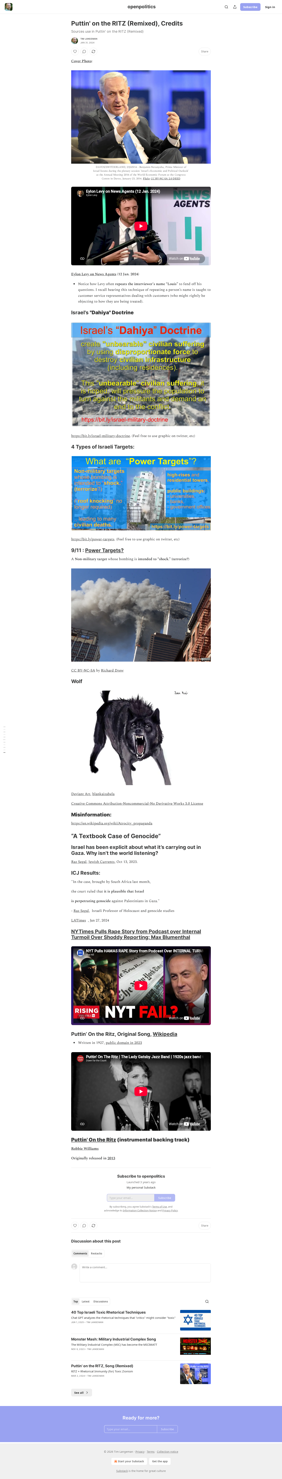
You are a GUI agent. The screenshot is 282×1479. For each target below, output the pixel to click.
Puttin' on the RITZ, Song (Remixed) (102, 1366)
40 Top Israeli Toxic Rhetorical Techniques (108, 1312)
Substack (122, 1471)
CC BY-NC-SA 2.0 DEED (165, 179)
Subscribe (250, 7)
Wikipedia (165, 1034)
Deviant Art (80, 794)
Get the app (160, 1461)
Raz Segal (79, 862)
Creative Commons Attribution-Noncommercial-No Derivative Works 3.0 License (137, 803)
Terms (151, 1451)
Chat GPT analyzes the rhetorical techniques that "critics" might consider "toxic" (123, 1318)
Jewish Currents (101, 862)
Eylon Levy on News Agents (93, 274)
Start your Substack (131, 1461)
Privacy (139, 1451)
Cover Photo (81, 61)
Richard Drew (112, 670)
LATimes (78, 920)
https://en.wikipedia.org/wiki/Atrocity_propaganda (111, 823)
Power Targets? (104, 550)
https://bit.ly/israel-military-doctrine (100, 436)
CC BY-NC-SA (83, 670)
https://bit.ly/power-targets (92, 539)
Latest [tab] (86, 1301)
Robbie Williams (85, 1148)
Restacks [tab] (96, 1253)
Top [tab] (75, 1301)
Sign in (270, 7)
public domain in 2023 (124, 1043)
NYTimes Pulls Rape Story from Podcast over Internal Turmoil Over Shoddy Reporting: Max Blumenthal (136, 934)
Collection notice (167, 1451)
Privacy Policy (170, 1210)
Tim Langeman (88, 38)
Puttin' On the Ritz (93, 1140)
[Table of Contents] (4, 739)
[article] (141, 1320)
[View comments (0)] (84, 51)
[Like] (75, 51)
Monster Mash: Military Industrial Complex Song (113, 1339)
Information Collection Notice (140, 1210)
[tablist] (87, 1253)
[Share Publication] (235, 7)
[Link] (66, 312)
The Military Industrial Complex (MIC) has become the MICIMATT (114, 1344)
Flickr (146, 179)
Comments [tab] (80, 1253)
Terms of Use (159, 1206)
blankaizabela (103, 794)
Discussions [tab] (100, 1301)
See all (79, 1392)
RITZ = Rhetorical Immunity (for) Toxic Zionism (102, 1371)
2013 (111, 1158)
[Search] (226, 7)
